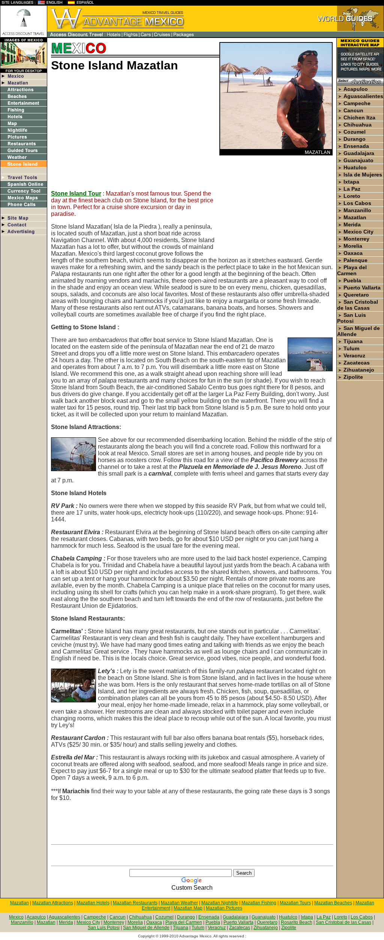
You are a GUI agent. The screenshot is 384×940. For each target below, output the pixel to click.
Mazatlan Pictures (224, 908)
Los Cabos (357, 203)
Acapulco (356, 89)
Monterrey (356, 239)
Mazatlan (355, 217)
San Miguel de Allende (146, 927)
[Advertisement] (114, 131)
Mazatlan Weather (179, 902)
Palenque (356, 260)
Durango (355, 139)
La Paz (352, 189)
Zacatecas (357, 363)
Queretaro (356, 295)
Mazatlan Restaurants (135, 902)
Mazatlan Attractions (52, 902)
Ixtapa (351, 182)
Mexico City (359, 232)
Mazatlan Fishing (259, 902)
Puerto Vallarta (362, 288)
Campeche (357, 103)
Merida (352, 224)
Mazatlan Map (188, 908)
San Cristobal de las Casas (357, 305)
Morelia (353, 246)
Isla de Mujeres (363, 175)
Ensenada (356, 146)
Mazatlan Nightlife (219, 902)
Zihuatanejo (359, 370)
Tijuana (353, 341)
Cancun (353, 110)
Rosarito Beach (296, 922)
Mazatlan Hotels (93, 902)
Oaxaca (353, 253)
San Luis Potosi (351, 318)
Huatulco (355, 167)
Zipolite (353, 377)
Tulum (351, 348)
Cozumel (355, 132)
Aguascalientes (363, 96)
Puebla (352, 280)
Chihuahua (358, 125)
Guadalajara (359, 153)
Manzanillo (357, 210)
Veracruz (354, 355)
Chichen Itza (359, 117)
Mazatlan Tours (295, 902)
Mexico (16, 917)
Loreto (352, 196)
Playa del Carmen (352, 270)
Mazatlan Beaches (333, 902)
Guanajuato (359, 160)
